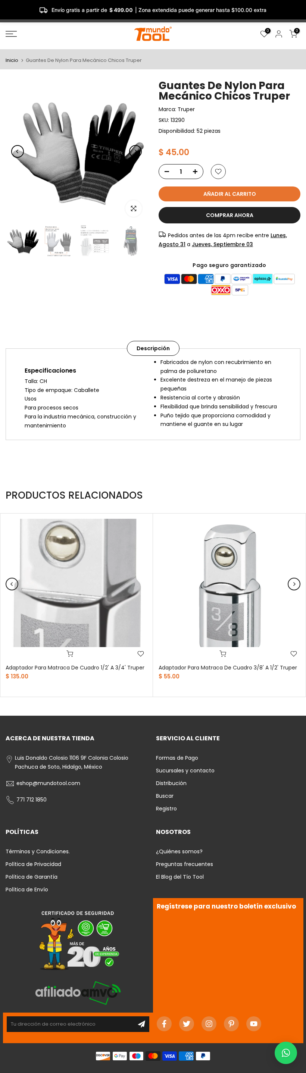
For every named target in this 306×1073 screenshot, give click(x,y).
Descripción (153, 348)
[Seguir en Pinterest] (231, 1023)
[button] (286, 1053)
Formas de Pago (177, 758)
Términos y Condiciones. (38, 851)
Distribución (171, 783)
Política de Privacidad (33, 864)
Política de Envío (27, 889)
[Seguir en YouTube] (253, 1023)
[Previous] (17, 151)
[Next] (135, 151)
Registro (166, 808)
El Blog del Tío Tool (180, 877)
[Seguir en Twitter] (186, 1023)
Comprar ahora (229, 215)
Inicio (12, 60)
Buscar (165, 796)
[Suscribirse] (141, 1024)
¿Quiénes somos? (179, 851)
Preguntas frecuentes (184, 864)
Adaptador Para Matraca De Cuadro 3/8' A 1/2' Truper (228, 667)
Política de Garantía (31, 877)
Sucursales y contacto (185, 770)
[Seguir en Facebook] (164, 1023)
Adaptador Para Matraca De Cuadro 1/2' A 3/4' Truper (75, 667)
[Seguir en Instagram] (209, 1023)
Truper (186, 109)
